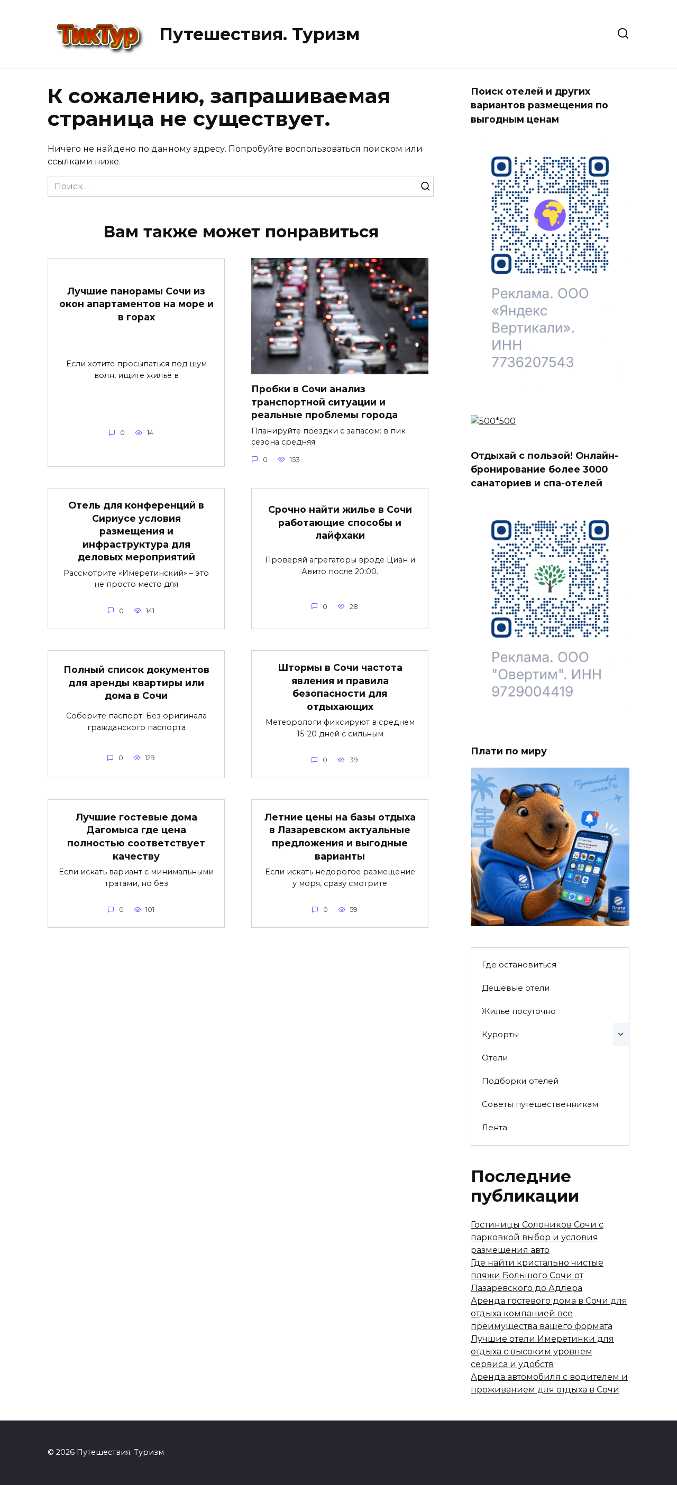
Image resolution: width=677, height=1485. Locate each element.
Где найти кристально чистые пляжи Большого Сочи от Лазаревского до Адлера (537, 1275)
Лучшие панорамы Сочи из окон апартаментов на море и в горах (136, 303)
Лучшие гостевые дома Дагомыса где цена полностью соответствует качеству (136, 836)
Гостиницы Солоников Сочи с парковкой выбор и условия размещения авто (537, 1237)
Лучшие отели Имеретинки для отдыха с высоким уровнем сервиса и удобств (542, 1351)
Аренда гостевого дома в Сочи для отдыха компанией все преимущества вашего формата (549, 1313)
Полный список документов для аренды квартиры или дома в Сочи (136, 682)
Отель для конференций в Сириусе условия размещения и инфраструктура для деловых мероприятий (136, 531)
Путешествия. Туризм (259, 34)
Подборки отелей (520, 1081)
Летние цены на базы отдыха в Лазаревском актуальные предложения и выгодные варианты (340, 836)
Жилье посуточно (519, 1011)
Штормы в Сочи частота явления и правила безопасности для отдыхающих (340, 687)
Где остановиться (519, 965)
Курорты (500, 1034)
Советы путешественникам (540, 1104)
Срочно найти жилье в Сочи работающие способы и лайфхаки (340, 522)
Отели (495, 1058)
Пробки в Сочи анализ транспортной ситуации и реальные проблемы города (324, 401)
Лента (494, 1127)
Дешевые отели (516, 988)
